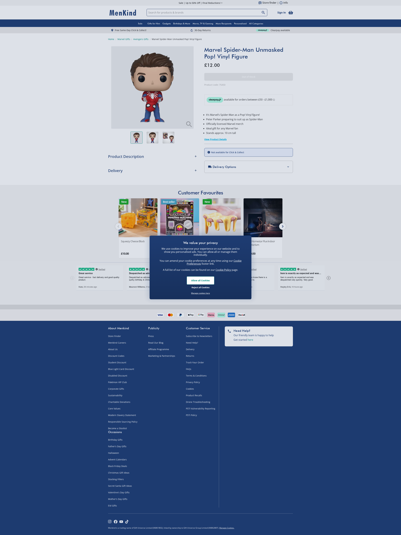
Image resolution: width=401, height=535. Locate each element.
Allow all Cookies (200, 280)
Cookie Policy (223, 270)
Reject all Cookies (200, 287)
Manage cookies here (200, 293)
